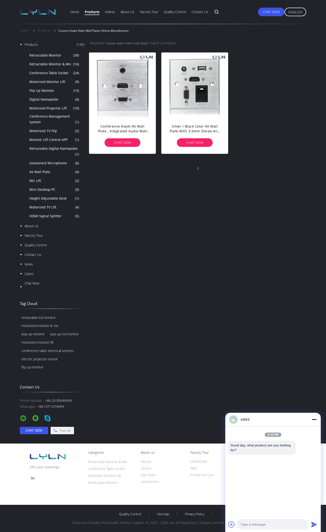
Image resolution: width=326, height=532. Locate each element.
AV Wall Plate (54, 172)
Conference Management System (54, 119)
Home (74, 12)
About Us (127, 12)
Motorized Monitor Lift (54, 81)
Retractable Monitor (54, 55)
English (295, 12)
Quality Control (175, 12)
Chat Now (271, 12)
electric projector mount (39, 359)
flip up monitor (32, 367)
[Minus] (314, 419)
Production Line (202, 475)
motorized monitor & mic (40, 325)
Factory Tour (149, 12)
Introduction (150, 481)
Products (92, 12)
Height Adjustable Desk (54, 198)
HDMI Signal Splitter (54, 216)
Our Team (148, 475)
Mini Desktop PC (54, 189)
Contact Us (199, 12)
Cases (29, 273)
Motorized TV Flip (54, 131)
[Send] (314, 524)
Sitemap (163, 514)
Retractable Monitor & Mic (54, 64)
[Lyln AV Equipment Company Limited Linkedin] (33, 478)
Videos (110, 12)
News (29, 264)
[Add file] (231, 524)
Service (146, 468)
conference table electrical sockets (47, 350)
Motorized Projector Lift (54, 108)
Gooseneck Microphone (54, 163)
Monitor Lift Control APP (54, 139)
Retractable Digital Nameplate (54, 151)
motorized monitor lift (37, 342)
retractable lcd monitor (38, 317)
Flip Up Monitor (54, 90)
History (146, 461)
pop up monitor (33, 334)
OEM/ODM (198, 461)
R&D (193, 468)
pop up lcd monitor (64, 334)
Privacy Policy (194, 514)
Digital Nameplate (54, 99)
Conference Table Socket (54, 73)
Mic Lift (54, 180)
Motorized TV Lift (54, 207)
